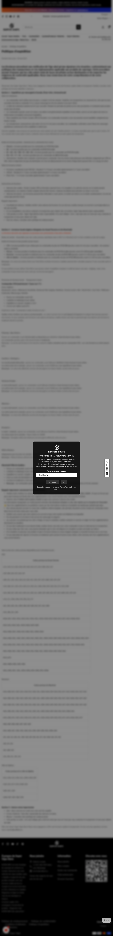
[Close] (107, 462)
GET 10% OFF (107, 469)
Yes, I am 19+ (52, 482)
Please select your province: (56, 471)
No (64, 482)
